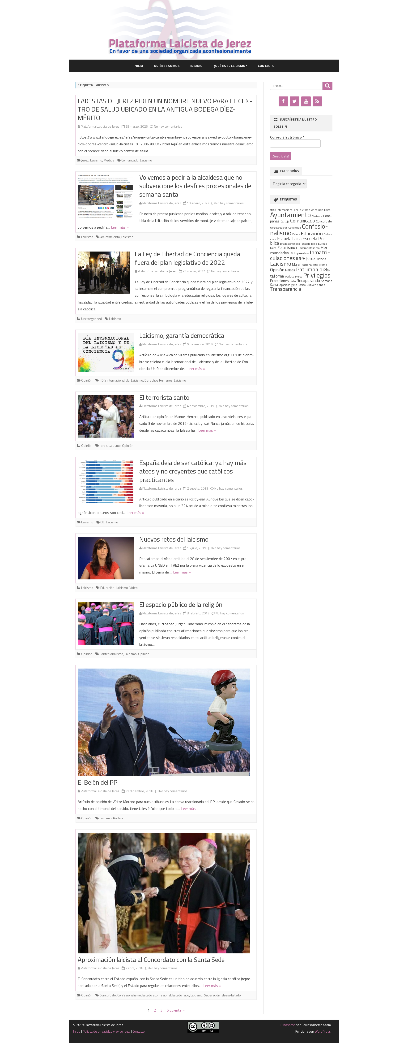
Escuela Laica (289, 238)
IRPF (300, 258)
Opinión (87, 380)
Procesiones (279, 280)
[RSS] (317, 101)
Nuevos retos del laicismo (173, 539)
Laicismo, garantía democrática (181, 335)
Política (118, 818)
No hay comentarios (168, 126)
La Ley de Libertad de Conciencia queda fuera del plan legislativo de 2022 (187, 258)
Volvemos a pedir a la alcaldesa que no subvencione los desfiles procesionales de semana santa (195, 185)
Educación (107, 587)
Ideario (196, 65)
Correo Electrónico (287, 137)
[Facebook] (283, 101)
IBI (291, 253)
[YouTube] (306, 101)
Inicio (138, 65)
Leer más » (120, 227)
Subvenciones (315, 284)
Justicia (321, 258)
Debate (296, 234)
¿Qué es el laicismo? (230, 65)
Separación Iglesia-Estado (222, 995)
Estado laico (180, 995)
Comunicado (130, 160)
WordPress (322, 1031)
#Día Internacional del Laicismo (121, 380)
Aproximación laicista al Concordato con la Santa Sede (151, 959)
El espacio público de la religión (180, 604)
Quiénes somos (166, 65)
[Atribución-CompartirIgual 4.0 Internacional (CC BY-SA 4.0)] (203, 1031)
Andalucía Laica (321, 210)
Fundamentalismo (308, 248)
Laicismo (96, 160)
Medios (109, 160)
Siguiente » (176, 1010)
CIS (102, 522)
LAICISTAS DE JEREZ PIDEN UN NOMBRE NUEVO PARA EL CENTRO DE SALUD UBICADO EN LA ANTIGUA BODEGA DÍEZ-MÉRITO (165, 109)
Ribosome (287, 1024)
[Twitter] (294, 101)
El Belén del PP (97, 782)
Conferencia (294, 228)
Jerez (85, 160)
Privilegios (316, 275)
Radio (293, 281)
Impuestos (301, 253)
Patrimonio (309, 269)
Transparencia (285, 289)
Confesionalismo (111, 653)
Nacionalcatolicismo (314, 264)
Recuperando (308, 280)
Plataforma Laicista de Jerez (100, 126)
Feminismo (286, 247)
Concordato (108, 995)
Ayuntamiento (110, 236)
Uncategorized (91, 318)
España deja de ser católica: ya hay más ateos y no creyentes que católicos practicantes (192, 471)
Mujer (296, 264)
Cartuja (284, 221)
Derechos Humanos (158, 380)
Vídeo (133, 587)
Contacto (266, 65)
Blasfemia (317, 216)
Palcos (290, 270)
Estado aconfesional (156, 995)
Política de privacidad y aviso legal (106, 1031)
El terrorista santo (164, 397)
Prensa (298, 276)
